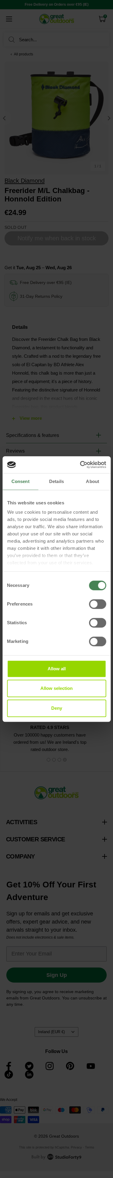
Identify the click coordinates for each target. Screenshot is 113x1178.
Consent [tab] (20, 481)
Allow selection (56, 688)
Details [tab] (56, 481)
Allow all (57, 668)
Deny (56, 708)
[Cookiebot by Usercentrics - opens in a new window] (80, 465)
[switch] (97, 604)
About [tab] (92, 481)
